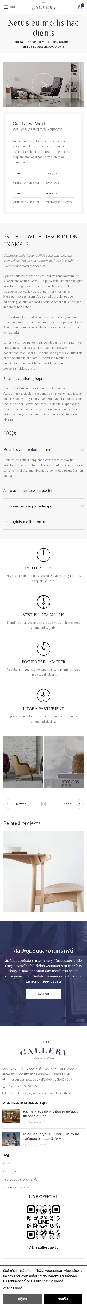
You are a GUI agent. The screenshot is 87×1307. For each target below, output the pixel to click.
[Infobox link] (43, 565)
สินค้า (6, 1163)
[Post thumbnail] (11, 1117)
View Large (79, 835)
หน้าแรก (18, 42)
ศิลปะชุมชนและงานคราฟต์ (20, 1179)
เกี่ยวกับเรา (9, 1171)
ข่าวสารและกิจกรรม (15, 1187)
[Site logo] (43, 7)
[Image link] (43, 1050)
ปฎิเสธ (22, 1299)
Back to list (43, 804)
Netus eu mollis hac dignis (48, 42)
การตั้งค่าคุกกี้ (12, 1288)
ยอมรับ (63, 1299)
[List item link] (37, 1079)
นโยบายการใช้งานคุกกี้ (48, 1281)
